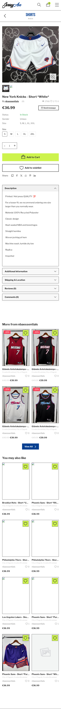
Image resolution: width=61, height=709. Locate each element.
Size (4, 129)
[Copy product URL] (12, 176)
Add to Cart (33, 157)
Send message (50, 108)
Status (5, 114)
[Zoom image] (53, 77)
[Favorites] (26, 333)
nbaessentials (12, 101)
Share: (5, 175)
